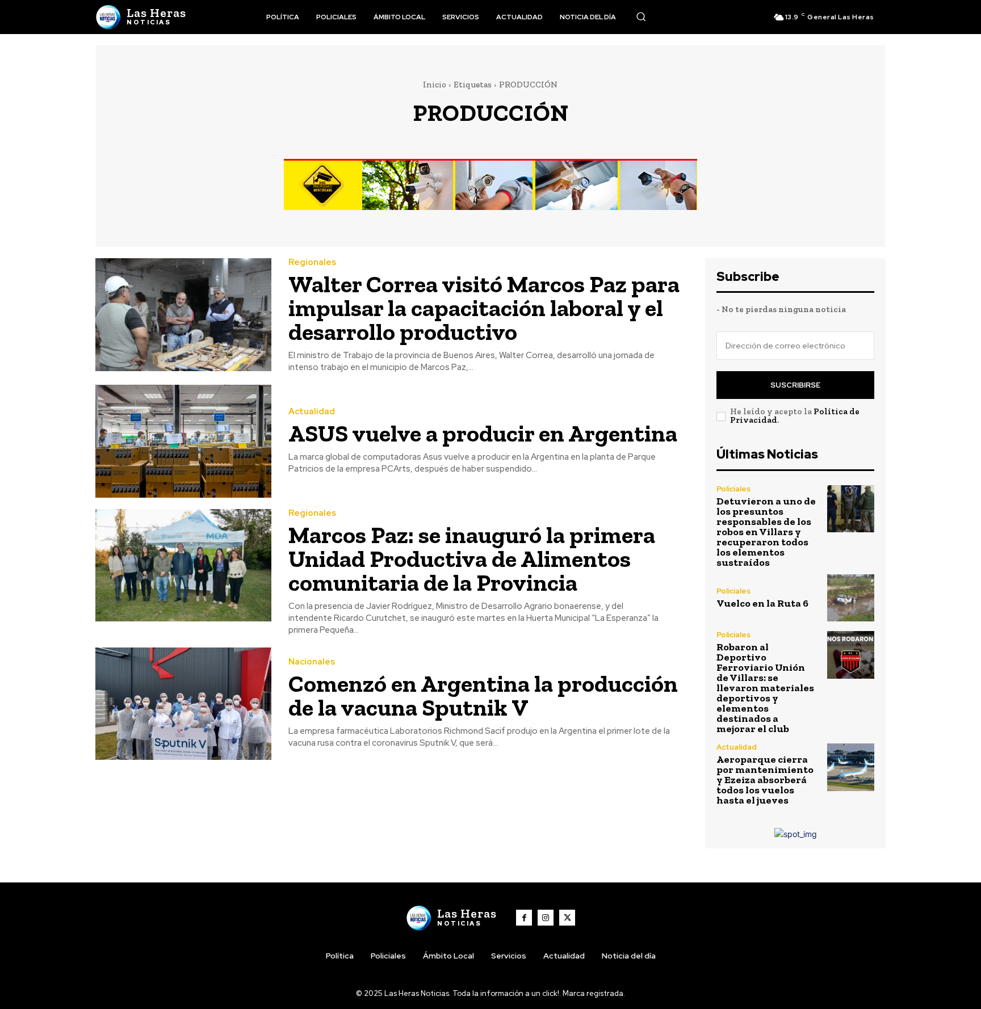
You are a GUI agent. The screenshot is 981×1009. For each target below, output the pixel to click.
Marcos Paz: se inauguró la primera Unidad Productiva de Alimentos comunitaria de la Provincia (471, 558)
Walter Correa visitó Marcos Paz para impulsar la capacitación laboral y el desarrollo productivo (484, 308)
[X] (567, 918)
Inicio (434, 84)
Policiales (733, 489)
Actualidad (311, 411)
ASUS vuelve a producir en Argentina (482, 433)
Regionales (312, 262)
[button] (641, 16)
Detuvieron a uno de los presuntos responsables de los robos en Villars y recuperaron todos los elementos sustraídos (766, 532)
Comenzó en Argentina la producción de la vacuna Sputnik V (483, 695)
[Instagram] (546, 918)
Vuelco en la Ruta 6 (762, 603)
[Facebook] (524, 918)
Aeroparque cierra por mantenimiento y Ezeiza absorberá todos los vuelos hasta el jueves (765, 779)
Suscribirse (795, 385)
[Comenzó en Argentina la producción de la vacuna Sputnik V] (183, 704)
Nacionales (311, 662)
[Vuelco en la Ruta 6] (850, 597)
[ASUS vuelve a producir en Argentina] (183, 441)
